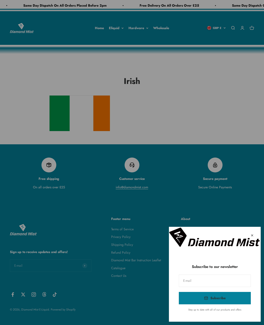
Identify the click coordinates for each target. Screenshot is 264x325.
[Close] (252, 235)
